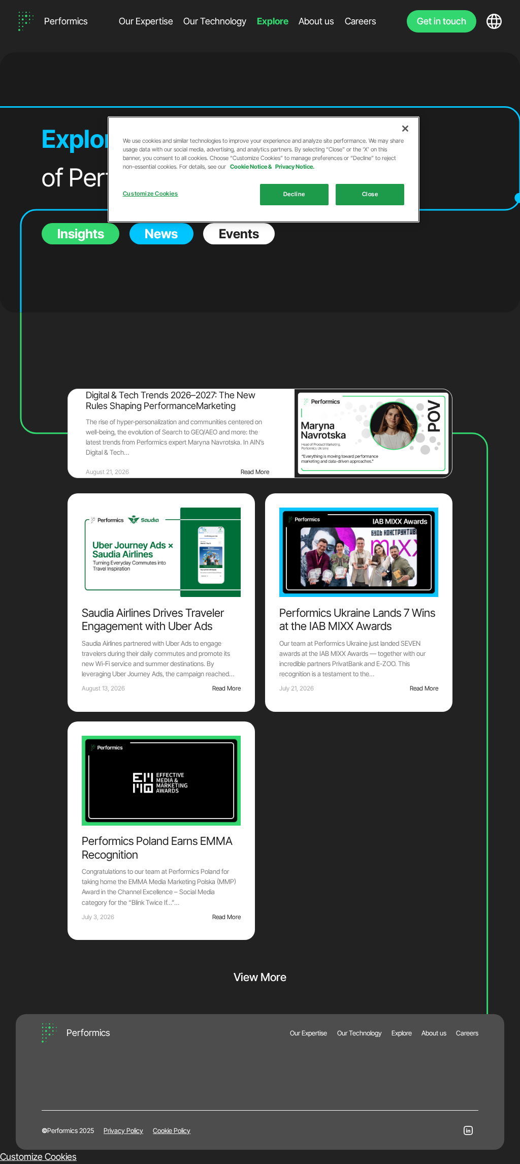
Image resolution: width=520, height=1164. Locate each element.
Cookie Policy (171, 1130)
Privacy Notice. (294, 166)
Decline (294, 194)
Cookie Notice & (251, 166)
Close (370, 194)
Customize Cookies (38, 1156)
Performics (66, 21)
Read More (255, 472)
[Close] (405, 128)
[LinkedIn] (468, 1130)
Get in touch (441, 21)
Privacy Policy (123, 1130)
